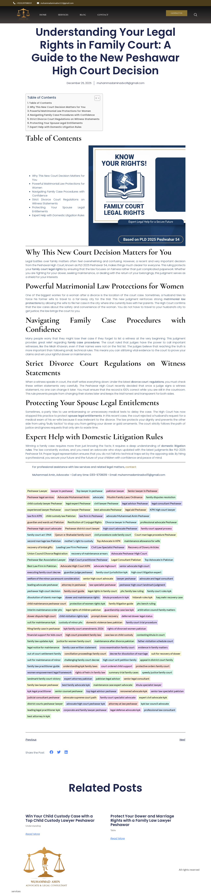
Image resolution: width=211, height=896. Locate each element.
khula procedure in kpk (116, 597)
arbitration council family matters (156, 609)
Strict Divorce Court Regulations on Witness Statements (64, 119)
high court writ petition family (119, 660)
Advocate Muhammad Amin (73, 497)
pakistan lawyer (115, 491)
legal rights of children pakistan (83, 609)
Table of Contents (40, 103)
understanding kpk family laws (80, 666)
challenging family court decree (81, 660)
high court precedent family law (83, 635)
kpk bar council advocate (155, 703)
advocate (98, 497)
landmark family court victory (43, 678)
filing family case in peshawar (43, 628)
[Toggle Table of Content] (95, 98)
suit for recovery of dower (165, 653)
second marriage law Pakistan (44, 541)
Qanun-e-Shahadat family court (73, 534)
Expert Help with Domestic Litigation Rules (55, 127)
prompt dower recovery (104, 616)
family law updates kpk (40, 641)
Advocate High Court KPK (75, 566)
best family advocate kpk (76, 685)
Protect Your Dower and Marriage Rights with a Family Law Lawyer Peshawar (142, 820)
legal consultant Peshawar (166, 503)
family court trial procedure (141, 622)
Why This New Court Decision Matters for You (57, 107)
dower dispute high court (41, 616)
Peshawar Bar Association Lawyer (46, 559)
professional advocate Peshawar (158, 522)
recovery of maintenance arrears (89, 553)
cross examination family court (117, 647)
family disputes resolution (160, 497)
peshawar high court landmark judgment (142, 584)
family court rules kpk (159, 591)
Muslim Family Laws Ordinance (124, 497)
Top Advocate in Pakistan (159, 559)
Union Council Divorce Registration (47, 553)
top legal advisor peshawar (101, 691)
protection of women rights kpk (87, 603)
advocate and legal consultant (156, 578)
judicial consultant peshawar (43, 697)
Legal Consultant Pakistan (126, 559)
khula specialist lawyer (148, 685)
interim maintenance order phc (44, 609)
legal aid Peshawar (135, 509)
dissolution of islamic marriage (44, 597)
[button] (51, 752)
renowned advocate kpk (133, 691)
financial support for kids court (44, 635)
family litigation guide (121, 603)
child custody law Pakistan (61, 516)
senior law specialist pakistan (167, 691)
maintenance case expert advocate (112, 685)
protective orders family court (152, 666)
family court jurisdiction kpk (112, 572)
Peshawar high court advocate (44, 528)
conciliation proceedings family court (85, 653)
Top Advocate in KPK (109, 541)
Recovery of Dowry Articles (143, 547)
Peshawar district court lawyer (82, 528)
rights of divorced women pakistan (126, 628)
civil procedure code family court (112, 534)
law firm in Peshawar (91, 516)
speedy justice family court (157, 672)
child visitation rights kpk (73, 616)
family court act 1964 (39, 534)
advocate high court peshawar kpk (85, 703)
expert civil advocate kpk (153, 697)
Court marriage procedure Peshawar (155, 534)
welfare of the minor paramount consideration (53, 578)
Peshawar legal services (40, 497)
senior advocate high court (135, 566)
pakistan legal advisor (108, 678)
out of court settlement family (44, 653)
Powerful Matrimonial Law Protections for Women (60, 111)
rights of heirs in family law (90, 672)
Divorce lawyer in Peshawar (121, 522)
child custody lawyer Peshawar (44, 503)
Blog (83, 14)
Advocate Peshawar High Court (129, 553)
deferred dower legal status (137, 616)
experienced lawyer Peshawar (44, 509)
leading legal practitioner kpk (43, 710)
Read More (33, 834)
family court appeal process (156, 528)
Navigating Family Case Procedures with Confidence (62, 115)
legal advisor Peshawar (135, 503)
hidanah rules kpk (142, 597)
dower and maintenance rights (82, 597)
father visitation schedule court (155, 641)
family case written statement (79, 647)
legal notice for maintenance (43, 647)
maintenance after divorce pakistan (114, 641)
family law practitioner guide (43, 666)
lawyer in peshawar (62, 491)
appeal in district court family (156, 660)
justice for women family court (74, 641)
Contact (102, 14)
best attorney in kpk (38, 716)
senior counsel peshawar (69, 691)
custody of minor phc (71, 622)
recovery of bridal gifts (40, 547)
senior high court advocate (98, 578)
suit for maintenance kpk (41, 622)
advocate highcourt (105, 566)
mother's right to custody (78, 541)
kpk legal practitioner (39, 691)
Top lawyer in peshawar (89, 491)
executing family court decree (43, 572)
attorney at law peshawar (123, 703)
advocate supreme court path (79, 697)
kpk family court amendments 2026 (84, 628)
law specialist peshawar (102, 584)
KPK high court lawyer (162, 509)
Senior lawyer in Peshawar (142, 491)
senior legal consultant (136, 678)
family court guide (74, 591)
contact (130, 467)
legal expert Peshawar (78, 503)
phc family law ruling (132, 591)
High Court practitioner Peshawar (88, 559)
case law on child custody (119, 635)
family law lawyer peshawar (42, 685)
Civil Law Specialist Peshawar (107, 547)
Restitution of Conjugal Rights (85, 522)
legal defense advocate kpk (125, 710)
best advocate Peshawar (108, 509)
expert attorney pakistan (78, 678)
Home (43, 14)
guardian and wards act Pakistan (45, 522)
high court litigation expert (146, 572)
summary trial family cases (123, 672)
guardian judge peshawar (78, 572)
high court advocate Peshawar (120, 528)
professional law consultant (159, 710)
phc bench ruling (146, 603)
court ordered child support (116, 666)
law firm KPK (34, 516)
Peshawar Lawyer (37, 491)
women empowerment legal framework (49, 672)
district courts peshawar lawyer (45, 703)
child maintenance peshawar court (46, 603)
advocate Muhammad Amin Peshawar (127, 516)
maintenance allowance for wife (142, 541)
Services (63, 14)
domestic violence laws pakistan (104, 622)
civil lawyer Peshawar (106, 503)
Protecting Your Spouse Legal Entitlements (56, 123)
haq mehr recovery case (169, 597)
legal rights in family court (102, 591)
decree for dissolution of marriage (129, 653)
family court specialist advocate (118, 697)
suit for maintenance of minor (44, 660)
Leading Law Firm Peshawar (72, 547)
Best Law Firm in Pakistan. (42, 566)
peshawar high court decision (43, 591)
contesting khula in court (151, 635)
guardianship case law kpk (119, 609)
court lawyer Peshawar (77, 509)
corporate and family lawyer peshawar (85, 710)
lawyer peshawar (126, 578)
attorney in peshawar (74, 584)
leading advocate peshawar (42, 584)
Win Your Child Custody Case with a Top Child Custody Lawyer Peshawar (60, 818)
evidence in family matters (153, 647)
